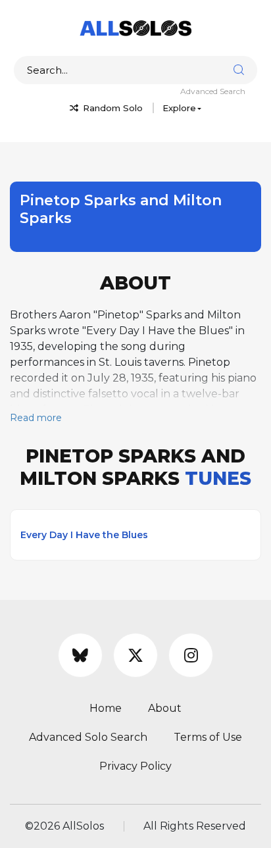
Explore (179, 108)
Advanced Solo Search (88, 737)
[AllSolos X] (135, 655)
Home (105, 708)
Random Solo (111, 108)
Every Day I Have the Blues (84, 535)
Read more (36, 418)
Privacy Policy (135, 766)
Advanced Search (212, 91)
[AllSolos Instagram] (190, 655)
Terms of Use (208, 737)
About (165, 708)
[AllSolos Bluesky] (80, 655)
